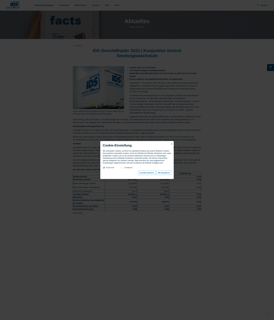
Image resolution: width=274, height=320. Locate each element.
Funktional (128, 167)
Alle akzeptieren (164, 173)
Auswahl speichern (147, 173)
